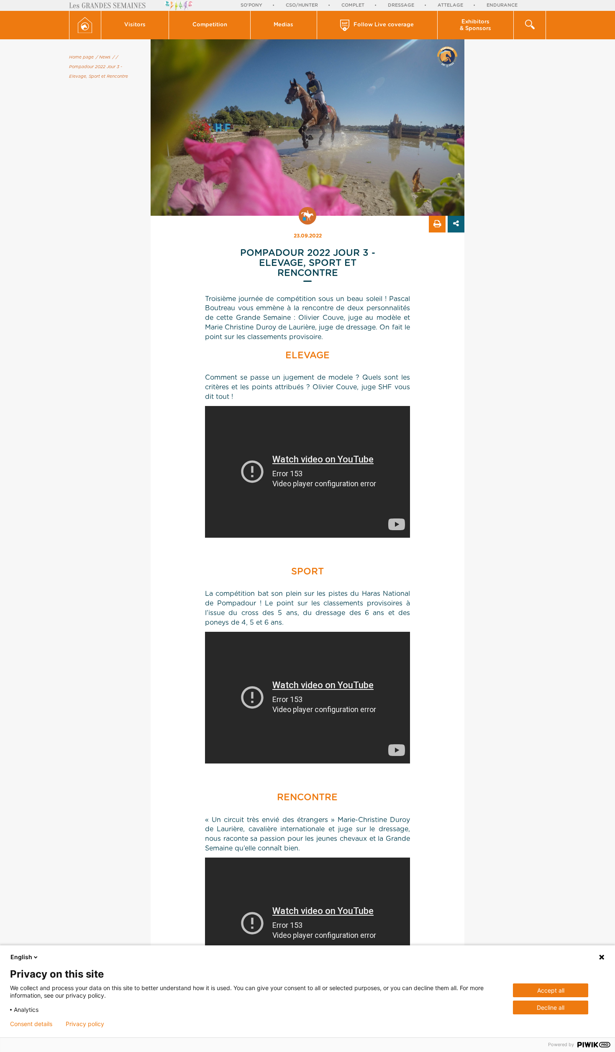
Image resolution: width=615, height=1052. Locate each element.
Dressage (401, 5)
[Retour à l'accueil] (85, 25)
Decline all (550, 1007)
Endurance (502, 5)
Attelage (450, 5)
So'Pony (251, 5)
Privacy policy (85, 1024)
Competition (209, 25)
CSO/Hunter (302, 5)
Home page (81, 57)
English (21, 956)
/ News (103, 57)
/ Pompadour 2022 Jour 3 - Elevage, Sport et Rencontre (98, 67)
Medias (283, 25)
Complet (352, 5)
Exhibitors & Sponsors (475, 25)
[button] (135, 25)
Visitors (135, 25)
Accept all (550, 990)
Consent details (31, 1024)
